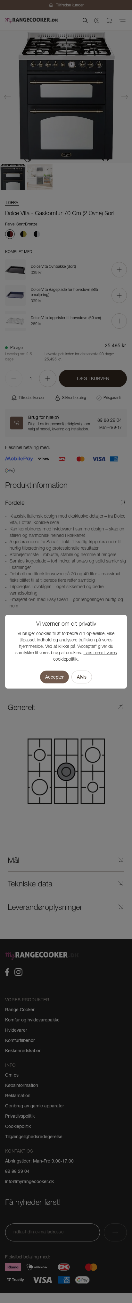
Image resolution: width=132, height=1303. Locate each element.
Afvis (82, 677)
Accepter (54, 677)
